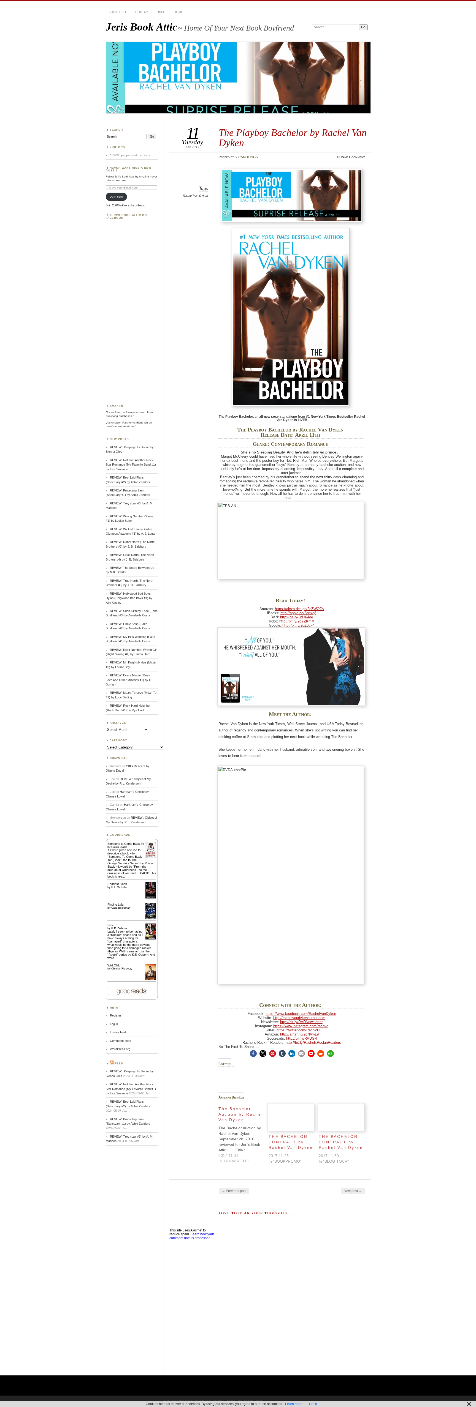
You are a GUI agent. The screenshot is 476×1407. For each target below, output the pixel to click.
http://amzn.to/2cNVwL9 (299, 1034)
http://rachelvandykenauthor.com (299, 1018)
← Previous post (234, 1191)
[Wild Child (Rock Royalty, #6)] (150, 979)
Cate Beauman (121, 907)
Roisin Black (119, 846)
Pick (110, 925)
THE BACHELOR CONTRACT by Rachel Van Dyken (291, 1142)
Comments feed (120, 1040)
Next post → (353, 1191)
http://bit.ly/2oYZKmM (297, 621)
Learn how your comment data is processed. (191, 1236)
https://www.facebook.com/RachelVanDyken (301, 1014)
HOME (178, 12)
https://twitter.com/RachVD (298, 1030)
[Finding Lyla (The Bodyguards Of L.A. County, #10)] (150, 918)
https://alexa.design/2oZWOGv (299, 609)
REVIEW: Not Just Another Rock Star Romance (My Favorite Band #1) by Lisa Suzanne (131, 464)
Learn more (293, 1404)
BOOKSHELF (118, 12)
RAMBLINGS (248, 157)
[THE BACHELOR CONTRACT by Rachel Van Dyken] (291, 1117)
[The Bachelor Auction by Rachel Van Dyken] (243, 1133)
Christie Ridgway (121, 968)
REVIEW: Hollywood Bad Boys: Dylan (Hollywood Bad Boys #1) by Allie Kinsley (129, 598)
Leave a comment (352, 157)
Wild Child (113, 965)
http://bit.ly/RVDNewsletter (301, 1022)
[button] (253, 1053)
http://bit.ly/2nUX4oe (296, 617)
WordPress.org (120, 1049)
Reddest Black (117, 884)
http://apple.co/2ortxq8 (298, 613)
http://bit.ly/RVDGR (301, 1038)
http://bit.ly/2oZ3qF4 (298, 625)
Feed (119, 1063)
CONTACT (142, 12)
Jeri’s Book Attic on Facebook (126, 216)
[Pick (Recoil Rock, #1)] (150, 938)
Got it (313, 1404)
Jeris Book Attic (141, 27)
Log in (114, 1024)
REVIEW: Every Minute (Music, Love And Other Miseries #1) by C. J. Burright (130, 680)
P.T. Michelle (119, 887)
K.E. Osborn (119, 928)
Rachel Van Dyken (195, 195)
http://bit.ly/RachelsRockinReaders (313, 1042)
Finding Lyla (115, 904)
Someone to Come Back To (125, 843)
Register (115, 1015)
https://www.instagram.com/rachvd (300, 1026)
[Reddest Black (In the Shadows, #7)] (150, 897)
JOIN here (116, 196)
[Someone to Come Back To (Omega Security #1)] (150, 857)
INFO (162, 12)
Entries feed (118, 1032)
